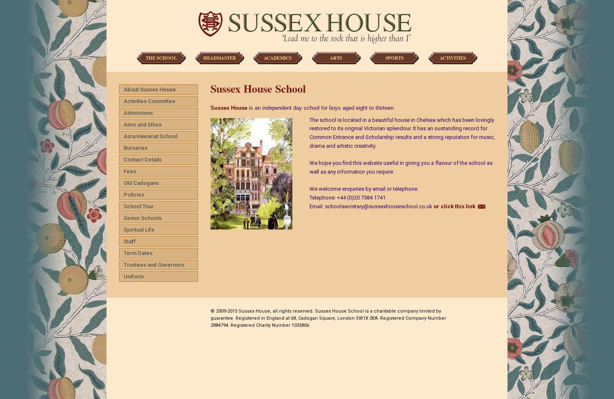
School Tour (139, 206)
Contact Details (143, 160)
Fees (130, 171)
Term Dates (138, 253)
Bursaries (135, 148)
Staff (130, 241)
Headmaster (219, 58)
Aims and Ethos (143, 124)
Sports (394, 58)
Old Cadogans (141, 183)
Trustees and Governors (154, 265)
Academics (278, 58)
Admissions (138, 113)
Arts (336, 58)
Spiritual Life (139, 230)
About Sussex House (150, 89)
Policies (134, 195)
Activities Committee (149, 101)
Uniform (134, 276)
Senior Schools (143, 218)
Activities (453, 58)
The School (161, 58)
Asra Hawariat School (150, 136)
